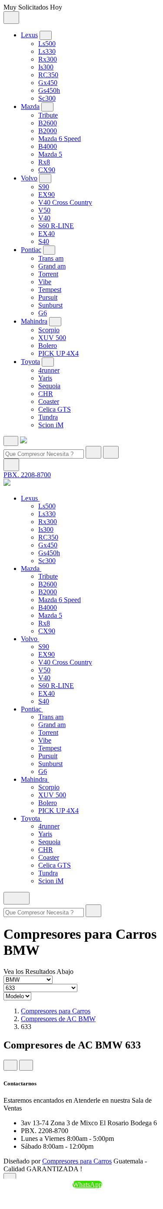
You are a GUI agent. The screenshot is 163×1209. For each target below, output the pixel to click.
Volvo (29, 178)
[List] (26, 1065)
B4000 (47, 146)
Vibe (44, 281)
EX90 (46, 194)
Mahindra (34, 321)
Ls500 (47, 43)
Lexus (29, 35)
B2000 (47, 130)
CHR (45, 393)
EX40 (46, 233)
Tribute (48, 115)
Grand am (52, 266)
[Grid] (10, 1065)
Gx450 (47, 82)
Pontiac (31, 249)
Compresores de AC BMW (58, 1018)
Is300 (45, 67)
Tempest (49, 289)
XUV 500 (52, 337)
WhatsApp (87, 1184)
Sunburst (50, 305)
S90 (43, 186)
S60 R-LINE (56, 225)
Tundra (48, 417)
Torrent (48, 274)
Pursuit (47, 297)
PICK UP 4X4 (58, 353)
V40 (44, 218)
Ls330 (47, 51)
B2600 (47, 123)
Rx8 (44, 162)
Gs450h (49, 90)
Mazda (30, 106)
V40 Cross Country (65, 202)
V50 (44, 210)
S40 (43, 241)
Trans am (50, 258)
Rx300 (47, 59)
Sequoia (49, 386)
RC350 (48, 75)
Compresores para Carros (55, 1011)
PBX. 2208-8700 (27, 474)
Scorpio (49, 330)
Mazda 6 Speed (59, 138)
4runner (49, 370)
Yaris (45, 378)
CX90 (46, 170)
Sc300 (47, 98)
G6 (42, 313)
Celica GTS (54, 409)
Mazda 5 (50, 154)
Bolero (47, 345)
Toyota (30, 361)
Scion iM (50, 425)
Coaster (48, 401)
